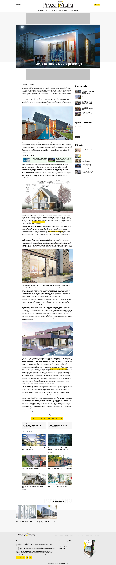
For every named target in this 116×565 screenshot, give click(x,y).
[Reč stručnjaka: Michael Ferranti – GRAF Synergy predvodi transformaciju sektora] (78, 103)
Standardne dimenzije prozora (25, 521)
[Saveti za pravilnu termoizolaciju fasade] (78, 155)
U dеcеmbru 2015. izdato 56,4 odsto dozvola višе (87, 150)
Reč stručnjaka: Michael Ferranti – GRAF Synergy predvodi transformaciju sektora (87, 103)
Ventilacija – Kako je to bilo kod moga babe (60, 468)
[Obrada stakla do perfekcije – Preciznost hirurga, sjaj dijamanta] (34, 440)
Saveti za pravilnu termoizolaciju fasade (86, 155)
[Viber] (57, 418)
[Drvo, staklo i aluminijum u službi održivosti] (47, 512)
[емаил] (53, 418)
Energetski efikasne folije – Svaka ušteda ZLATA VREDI (32, 426)
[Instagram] (20, 557)
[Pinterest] (41, 418)
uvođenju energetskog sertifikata (55, 231)
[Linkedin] (49, 418)
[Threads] (30, 557)
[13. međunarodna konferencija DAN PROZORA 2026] (78, 109)
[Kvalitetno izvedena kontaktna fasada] (34, 461)
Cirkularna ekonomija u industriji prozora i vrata (87, 97)
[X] (37, 418)
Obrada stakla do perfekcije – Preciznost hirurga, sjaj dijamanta (33, 448)
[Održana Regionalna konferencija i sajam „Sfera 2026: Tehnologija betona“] (78, 114)
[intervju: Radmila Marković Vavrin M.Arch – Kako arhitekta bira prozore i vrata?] (34, 479)
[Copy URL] (61, 418)
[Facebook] (33, 418)
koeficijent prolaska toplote (38, 222)
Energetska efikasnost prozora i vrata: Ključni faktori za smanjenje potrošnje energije (86, 166)
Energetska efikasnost (58, 60)
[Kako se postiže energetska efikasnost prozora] (78, 161)
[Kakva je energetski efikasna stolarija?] (60, 479)
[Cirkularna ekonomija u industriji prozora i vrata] (78, 97)
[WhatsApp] (45, 418)
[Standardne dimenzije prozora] (26, 512)
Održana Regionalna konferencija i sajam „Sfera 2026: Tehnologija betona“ (87, 113)
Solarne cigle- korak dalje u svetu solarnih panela (58, 426)
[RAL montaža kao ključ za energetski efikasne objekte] (78, 172)
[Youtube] (27, 557)
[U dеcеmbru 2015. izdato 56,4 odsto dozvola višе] (78, 150)
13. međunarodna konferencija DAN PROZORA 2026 (87, 108)
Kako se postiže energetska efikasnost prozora (87, 161)
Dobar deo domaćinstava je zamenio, (58, 369)
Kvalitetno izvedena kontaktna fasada (32, 468)
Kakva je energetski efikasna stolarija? (58, 486)
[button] (19, 4)
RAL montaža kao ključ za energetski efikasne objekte (87, 172)
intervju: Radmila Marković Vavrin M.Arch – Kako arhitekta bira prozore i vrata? (34, 487)
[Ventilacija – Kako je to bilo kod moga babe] (60, 461)
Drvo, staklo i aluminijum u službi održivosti (47, 522)
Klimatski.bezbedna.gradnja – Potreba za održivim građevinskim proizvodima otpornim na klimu (59, 449)
